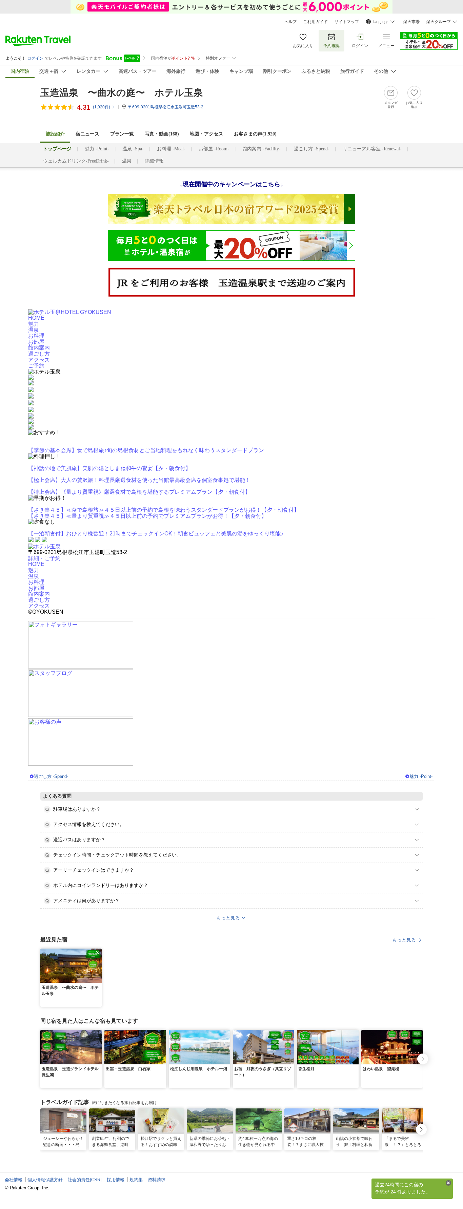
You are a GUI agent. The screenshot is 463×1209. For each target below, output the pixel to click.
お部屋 (36, 342)
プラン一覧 (122, 133)
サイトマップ (347, 21)
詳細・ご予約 (44, 558)
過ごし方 (39, 354)
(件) (101, 107)
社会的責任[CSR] (85, 1179)
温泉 (127, 161)
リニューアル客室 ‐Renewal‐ (372, 148)
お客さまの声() (255, 133)
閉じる (448, 1183)
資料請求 (156, 1179)
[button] (98, 953)
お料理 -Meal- (171, 148)
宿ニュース (87, 133)
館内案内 (39, 348)
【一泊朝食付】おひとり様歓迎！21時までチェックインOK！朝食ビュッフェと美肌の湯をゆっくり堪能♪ (155, 533)
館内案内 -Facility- (261, 148)
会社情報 (13, 1179)
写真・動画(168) (162, 133)
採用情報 (115, 1179)
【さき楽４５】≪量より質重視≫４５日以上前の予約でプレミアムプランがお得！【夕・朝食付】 (147, 516)
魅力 (33, 324)
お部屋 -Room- (214, 148)
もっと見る (404, 939)
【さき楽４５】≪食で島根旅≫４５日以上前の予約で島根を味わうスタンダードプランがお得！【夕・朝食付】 (163, 510)
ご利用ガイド (315, 21)
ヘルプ (290, 21)
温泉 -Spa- (133, 148)
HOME (36, 318)
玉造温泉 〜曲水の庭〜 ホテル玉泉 (121, 92)
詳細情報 (154, 161)
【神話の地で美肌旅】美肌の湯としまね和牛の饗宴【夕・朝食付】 (109, 468)
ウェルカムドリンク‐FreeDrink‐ (76, 161)
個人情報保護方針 (45, 1179)
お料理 (36, 336)
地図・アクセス (206, 133)
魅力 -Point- (97, 148)
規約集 (136, 1179)
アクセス (39, 360)
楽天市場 (411, 21)
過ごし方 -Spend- (311, 148)
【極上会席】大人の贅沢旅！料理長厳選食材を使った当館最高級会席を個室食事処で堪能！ (139, 480)
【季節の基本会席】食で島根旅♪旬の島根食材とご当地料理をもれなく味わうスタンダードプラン (146, 450)
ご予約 (36, 365)
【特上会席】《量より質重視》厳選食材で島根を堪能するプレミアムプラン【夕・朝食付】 (139, 492)
